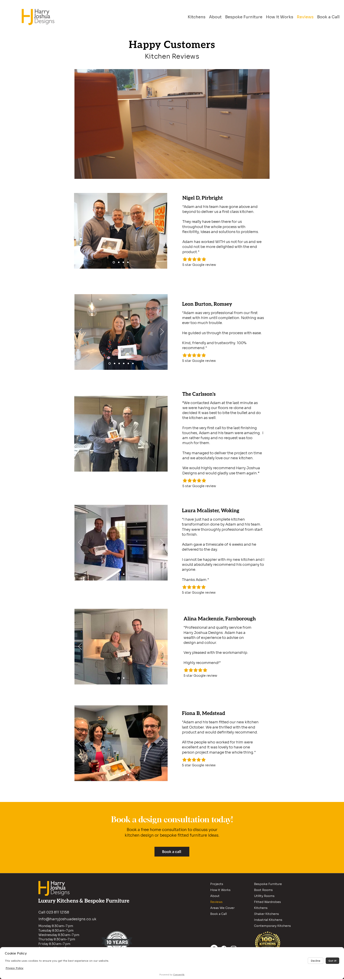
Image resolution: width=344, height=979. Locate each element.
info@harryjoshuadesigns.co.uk (67, 919)
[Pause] (79, 173)
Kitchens (261, 908)
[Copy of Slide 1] (119, 363)
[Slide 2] (118, 262)
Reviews (216, 902)
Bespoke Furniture (268, 884)
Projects (216, 884)
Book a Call (218, 914)
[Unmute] (86, 173)
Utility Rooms (264, 896)
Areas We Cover (222, 908)
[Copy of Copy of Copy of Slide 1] (123, 363)
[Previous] (79, 231)
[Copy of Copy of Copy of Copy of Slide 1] (133, 363)
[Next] (161, 231)
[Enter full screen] (264, 173)
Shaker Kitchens (266, 914)
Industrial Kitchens (268, 920)
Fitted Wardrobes (267, 902)
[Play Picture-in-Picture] (257, 173)
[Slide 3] (128, 262)
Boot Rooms (263, 890)
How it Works (220, 890)
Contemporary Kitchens (272, 926)
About (215, 896)
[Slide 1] (114, 262)
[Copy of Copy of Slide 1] (114, 363)
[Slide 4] (123, 262)
